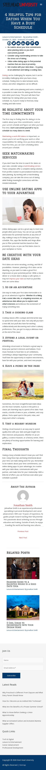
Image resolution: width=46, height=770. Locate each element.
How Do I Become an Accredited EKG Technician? (21, 701)
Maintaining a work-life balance (14, 136)
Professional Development (12, 748)
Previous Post (23, 531)
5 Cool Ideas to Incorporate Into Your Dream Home (20, 625)
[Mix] (32, 43)
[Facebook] (9, 43)
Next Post (23, 537)
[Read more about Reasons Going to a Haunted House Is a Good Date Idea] (23, 568)
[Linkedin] (23, 43)
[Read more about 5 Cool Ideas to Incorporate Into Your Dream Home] (23, 607)
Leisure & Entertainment (12, 37)
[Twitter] (14, 43)
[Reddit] (18, 43)
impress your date (16, 278)
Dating (5, 75)
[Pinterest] (28, 43)
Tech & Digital (8, 739)
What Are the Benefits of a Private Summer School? (22, 706)
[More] (37, 43)
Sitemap (22, 765)
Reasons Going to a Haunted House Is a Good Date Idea (21, 584)
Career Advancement (10, 745)
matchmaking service (32, 166)
